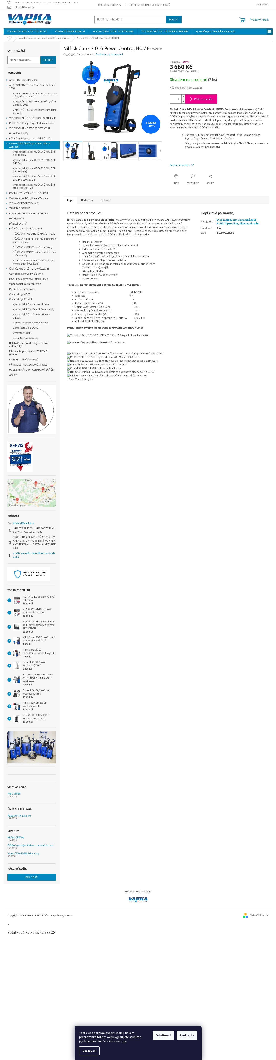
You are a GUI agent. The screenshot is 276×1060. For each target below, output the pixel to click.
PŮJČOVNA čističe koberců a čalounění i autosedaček (35, 240)
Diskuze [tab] (105, 200)
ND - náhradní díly (18, 133)
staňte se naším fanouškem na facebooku (34, 555)
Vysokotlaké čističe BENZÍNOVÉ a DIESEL (31, 316)
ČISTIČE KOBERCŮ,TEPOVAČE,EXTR (29, 269)
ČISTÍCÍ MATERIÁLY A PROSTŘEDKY (28, 213)
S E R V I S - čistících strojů (23, 360)
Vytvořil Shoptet (259, 915)
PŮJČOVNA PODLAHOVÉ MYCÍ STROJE (34, 234)
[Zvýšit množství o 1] (183, 97)
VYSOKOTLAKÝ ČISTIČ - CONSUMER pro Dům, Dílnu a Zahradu (35, 95)
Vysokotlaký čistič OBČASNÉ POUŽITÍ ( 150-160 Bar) (34, 170)
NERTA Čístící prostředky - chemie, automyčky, (29, 344)
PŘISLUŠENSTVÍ (18, 224)
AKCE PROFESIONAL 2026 (23, 80)
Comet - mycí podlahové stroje (30, 323)
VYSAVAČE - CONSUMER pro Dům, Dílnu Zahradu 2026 (34, 103)
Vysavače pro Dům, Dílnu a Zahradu (29, 198)
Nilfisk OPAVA (15, 837)
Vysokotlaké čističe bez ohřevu (31, 304)
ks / (31, 877)
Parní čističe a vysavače (22, 289)
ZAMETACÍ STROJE (19, 208)
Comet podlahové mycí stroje (26, 274)
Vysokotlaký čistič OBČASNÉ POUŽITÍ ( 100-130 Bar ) (34, 153)
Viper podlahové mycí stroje (25, 284)
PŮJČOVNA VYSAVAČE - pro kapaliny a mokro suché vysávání (34, 262)
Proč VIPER (14, 793)
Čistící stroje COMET (20, 299)
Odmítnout (163, 1035)
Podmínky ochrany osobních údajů (149, 5)
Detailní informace (180, 165)
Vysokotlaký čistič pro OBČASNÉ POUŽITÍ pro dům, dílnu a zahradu (238, 221)
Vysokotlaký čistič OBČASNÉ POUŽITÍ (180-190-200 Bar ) (34, 186)
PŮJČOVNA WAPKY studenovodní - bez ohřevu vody (34, 253)
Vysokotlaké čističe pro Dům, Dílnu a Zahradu (29, 145)
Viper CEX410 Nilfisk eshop (23, 853)
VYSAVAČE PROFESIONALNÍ (24, 203)
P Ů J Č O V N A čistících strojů (25, 229)
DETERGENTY (16, 219)
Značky (13, 375)
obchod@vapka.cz (23, 523)
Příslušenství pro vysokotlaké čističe (30, 139)
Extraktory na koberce (25, 338)
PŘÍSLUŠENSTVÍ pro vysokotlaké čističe (31, 123)
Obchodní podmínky (109, 5)
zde (124, 1041)
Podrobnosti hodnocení (109, 54)
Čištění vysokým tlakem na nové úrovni (30, 845)
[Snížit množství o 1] (183, 101)
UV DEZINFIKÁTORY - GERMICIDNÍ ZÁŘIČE (31, 370)
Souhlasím (187, 1035)
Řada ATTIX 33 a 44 (19, 815)
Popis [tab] (70, 200)
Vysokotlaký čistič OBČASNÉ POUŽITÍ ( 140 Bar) (34, 161)
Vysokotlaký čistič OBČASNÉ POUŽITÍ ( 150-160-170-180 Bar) (34, 178)
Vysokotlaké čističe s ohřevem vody (33, 309)
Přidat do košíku (203, 99)
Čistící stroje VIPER (19, 294)
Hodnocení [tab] (87, 200)
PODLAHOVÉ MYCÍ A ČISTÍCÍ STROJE (29, 193)
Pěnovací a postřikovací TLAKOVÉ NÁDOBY (28, 352)
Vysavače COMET (23, 333)
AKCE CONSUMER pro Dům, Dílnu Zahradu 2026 (32, 86)
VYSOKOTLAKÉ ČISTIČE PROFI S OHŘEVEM (32, 118)
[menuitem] (27, 31)
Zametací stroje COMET (26, 328)
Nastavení (89, 1051)
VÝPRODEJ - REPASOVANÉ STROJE (28, 365)
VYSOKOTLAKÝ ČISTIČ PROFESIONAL (29, 128)
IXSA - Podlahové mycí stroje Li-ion (28, 279)
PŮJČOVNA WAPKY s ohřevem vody (33, 247)
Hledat (173, 19)
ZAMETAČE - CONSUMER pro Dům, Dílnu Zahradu (35, 111)
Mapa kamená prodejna (138, 892)
